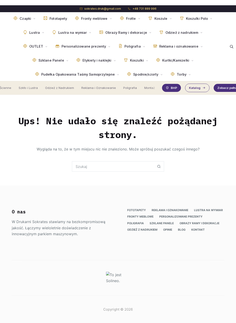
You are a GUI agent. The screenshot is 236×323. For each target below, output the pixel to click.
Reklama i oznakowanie (170, 210)
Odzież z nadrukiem (142, 229)
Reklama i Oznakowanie (98, 88)
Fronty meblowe (140, 216)
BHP (174, 88)
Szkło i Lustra (28, 88)
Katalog (195, 88)
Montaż (149, 88)
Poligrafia (130, 88)
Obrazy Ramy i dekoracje (199, 223)
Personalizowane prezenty (181, 216)
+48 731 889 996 (145, 8)
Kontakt (198, 229)
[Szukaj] (231, 46)
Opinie (167, 229)
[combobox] (113, 166)
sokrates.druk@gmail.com (102, 8)
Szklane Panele (162, 223)
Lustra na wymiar (208, 210)
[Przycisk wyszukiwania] (159, 166)
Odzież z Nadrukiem (59, 88)
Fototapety (136, 210)
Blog (182, 229)
